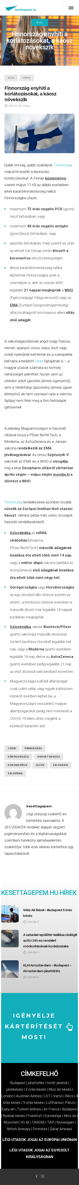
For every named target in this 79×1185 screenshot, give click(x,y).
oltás (70, 312)
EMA (14, 305)
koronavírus (17, 765)
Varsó (58, 1096)
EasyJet (8, 1109)
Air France (51, 1109)
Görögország (18, 756)
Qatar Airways (61, 1129)
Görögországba (23, 587)
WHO (69, 290)
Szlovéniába (20, 627)
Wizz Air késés (60, 1089)
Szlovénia (15, 773)
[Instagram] (43, 1176)
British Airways (19, 1129)
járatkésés (14, 1089)
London (7, 1096)
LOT (47, 1096)
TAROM (38, 1122)
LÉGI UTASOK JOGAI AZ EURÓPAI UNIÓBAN (39, 1139)
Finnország (63, 165)
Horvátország (48, 756)
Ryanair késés (14, 1115)
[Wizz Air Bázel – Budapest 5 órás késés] (10, 914)
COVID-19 (18, 718)
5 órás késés (33, 1102)
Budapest (17, 1083)
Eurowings (53, 1115)
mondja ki (61, 474)
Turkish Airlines (29, 1109)
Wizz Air (70, 1115)
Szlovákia (60, 765)
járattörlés (36, 1083)
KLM (25, 1122)
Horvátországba (60, 587)
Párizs (70, 1102)
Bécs (69, 1096)
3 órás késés (35, 1089)
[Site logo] (20, 7)
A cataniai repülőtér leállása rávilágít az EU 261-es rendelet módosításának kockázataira (50, 940)
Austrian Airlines (29, 1096)
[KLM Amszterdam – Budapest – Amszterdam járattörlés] (10, 969)
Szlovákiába (20, 533)
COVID (12, 748)
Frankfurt (34, 1115)
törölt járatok (57, 1083)
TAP (50, 1122)
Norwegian (65, 1122)
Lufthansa (54, 1102)
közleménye (55, 178)
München (11, 1122)
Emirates (40, 1129)
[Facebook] (36, 1176)
